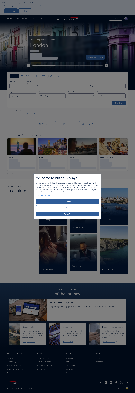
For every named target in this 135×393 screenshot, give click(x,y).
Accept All (67, 201)
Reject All (67, 214)
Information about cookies (45, 196)
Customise (67, 208)
